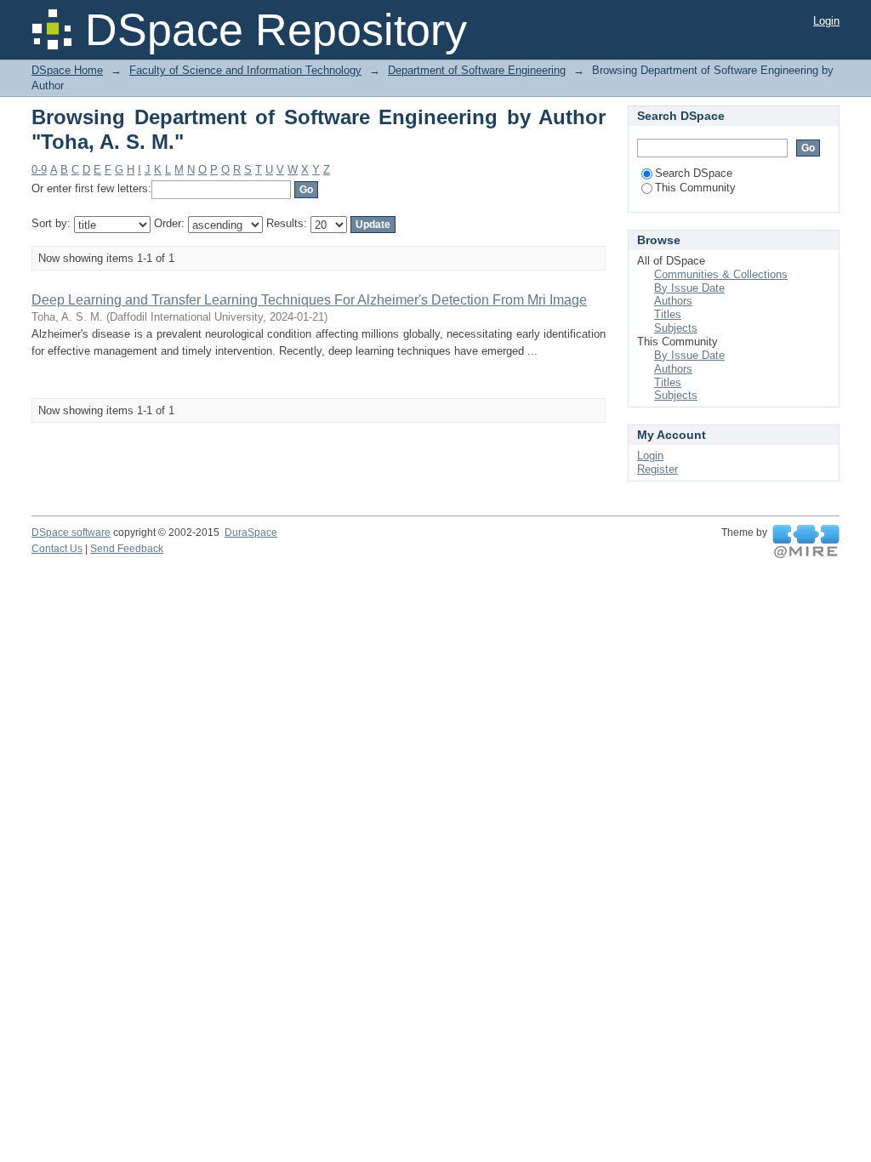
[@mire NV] (806, 542)
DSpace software (71, 532)
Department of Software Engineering (477, 70)
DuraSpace (251, 532)
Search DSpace (693, 173)
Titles (667, 314)
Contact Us (57, 549)
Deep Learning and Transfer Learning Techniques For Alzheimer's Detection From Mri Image (309, 300)
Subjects (675, 328)
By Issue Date (689, 288)
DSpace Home (67, 70)
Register (657, 469)
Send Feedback (126, 549)
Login (826, 20)
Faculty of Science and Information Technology (245, 70)
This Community (695, 187)
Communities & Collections (721, 274)
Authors (673, 300)
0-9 (39, 169)
